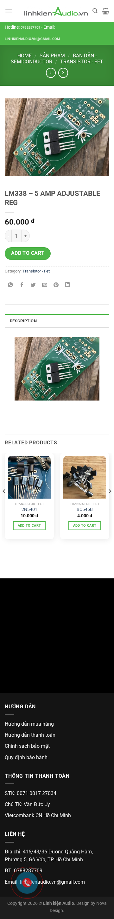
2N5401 (29, 509)
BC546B (85, 509)
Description (23, 321)
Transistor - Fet (81, 62)
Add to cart (28, 253)
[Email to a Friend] (45, 285)
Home (24, 56)
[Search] (95, 11)
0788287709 (30, 28)
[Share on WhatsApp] (10, 285)
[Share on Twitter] (33, 285)
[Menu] (8, 11)
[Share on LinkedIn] (67, 285)
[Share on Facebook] (22, 285)
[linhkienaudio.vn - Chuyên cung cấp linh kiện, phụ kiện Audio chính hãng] (56, 11)
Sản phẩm (52, 56)
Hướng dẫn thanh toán (30, 735)
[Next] (109, 504)
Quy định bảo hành (26, 757)
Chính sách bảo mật (27, 746)
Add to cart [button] (29, 526)
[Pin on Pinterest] (56, 285)
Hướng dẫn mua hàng (29, 724)
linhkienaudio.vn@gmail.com (32, 39)
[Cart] (105, 11)
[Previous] (4, 504)
